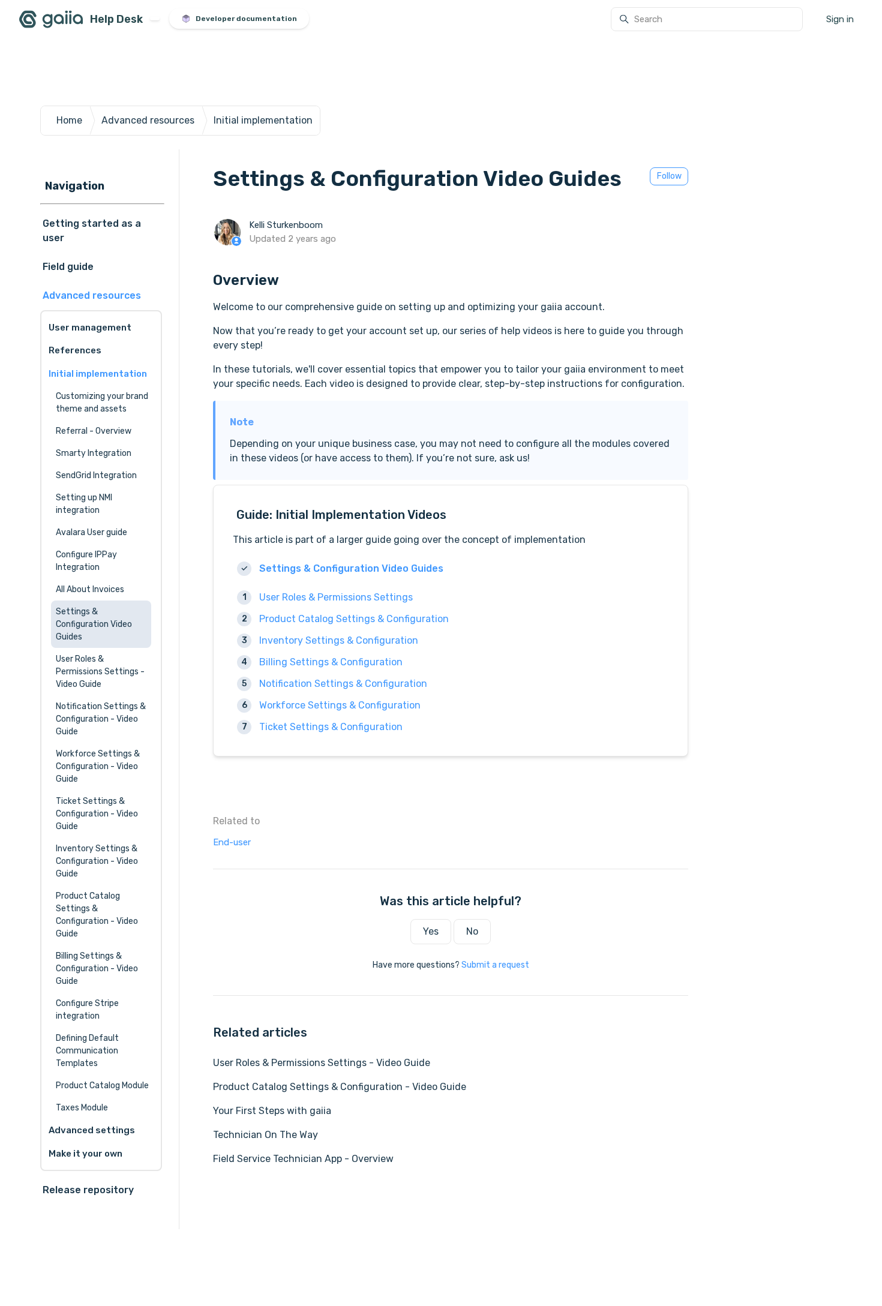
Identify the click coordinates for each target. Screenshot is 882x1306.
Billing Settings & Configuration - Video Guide (97, 968)
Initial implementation (263, 120)
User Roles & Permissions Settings (336, 597)
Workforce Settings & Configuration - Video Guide (98, 766)
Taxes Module (82, 1108)
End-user (232, 842)
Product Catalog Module (102, 1085)
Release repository (88, 1190)
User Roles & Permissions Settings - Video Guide (321, 1062)
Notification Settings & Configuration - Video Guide (101, 719)
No (472, 931)
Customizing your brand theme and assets (102, 402)
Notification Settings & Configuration (343, 683)
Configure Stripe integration (87, 1009)
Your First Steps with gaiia (272, 1110)
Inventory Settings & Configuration (338, 640)
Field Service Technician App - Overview (303, 1158)
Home (69, 120)
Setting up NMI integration (84, 504)
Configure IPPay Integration (86, 561)
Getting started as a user (92, 231)
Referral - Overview (93, 431)
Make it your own (85, 1153)
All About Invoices (90, 589)
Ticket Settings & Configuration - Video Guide (97, 813)
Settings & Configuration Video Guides (351, 568)
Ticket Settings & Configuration (331, 726)
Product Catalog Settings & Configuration (354, 619)
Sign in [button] (840, 19)
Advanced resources (147, 120)
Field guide (68, 266)
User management (90, 327)
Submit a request (495, 965)
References (75, 350)
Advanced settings (92, 1130)
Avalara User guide (91, 532)
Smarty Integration (93, 453)
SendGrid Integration (96, 475)
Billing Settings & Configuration (331, 662)
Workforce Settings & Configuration (340, 705)
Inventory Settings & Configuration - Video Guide (97, 861)
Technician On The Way (265, 1134)
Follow (669, 176)
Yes (431, 931)
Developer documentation (246, 18)
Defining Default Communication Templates (87, 1050)
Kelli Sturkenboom (286, 225)
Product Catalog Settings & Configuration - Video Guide (339, 1086)
